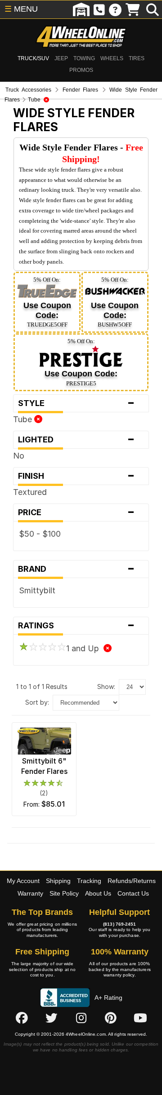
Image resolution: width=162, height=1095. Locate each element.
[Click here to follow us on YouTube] (140, 1018)
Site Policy (64, 893)
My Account (23, 880)
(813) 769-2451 (119, 924)
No (18, 455)
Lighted (76, 440)
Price (76, 512)
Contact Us (133, 893)
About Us (98, 893)
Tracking (89, 880)
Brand (76, 569)
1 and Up (85, 648)
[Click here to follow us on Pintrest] (111, 1018)
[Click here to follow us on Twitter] (51, 1018)
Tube (23, 419)
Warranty (30, 893)
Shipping (58, 880)
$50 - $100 (40, 534)
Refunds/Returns (132, 880)
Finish (76, 476)
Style (76, 403)
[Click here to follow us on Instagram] (81, 1018)
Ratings (76, 626)
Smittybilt (37, 590)
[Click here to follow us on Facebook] (22, 1018)
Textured (30, 492)
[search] (152, 9)
